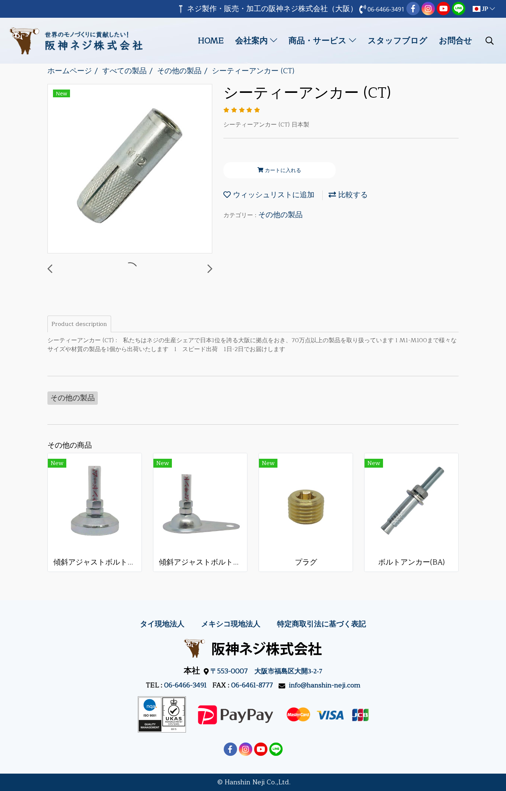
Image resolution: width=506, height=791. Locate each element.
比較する (352, 195)
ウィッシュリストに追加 (272, 195)
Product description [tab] (79, 324)
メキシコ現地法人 (230, 624)
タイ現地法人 (162, 624)
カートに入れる (282, 170)
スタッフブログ (397, 40)
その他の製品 (280, 215)
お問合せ (455, 40)
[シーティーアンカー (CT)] (130, 169)
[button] (490, 41)
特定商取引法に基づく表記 (321, 624)
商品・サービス (319, 40)
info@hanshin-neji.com (324, 685)
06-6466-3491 (185, 685)
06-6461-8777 (252, 685)
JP (485, 9)
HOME (211, 40)
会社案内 (252, 40)
